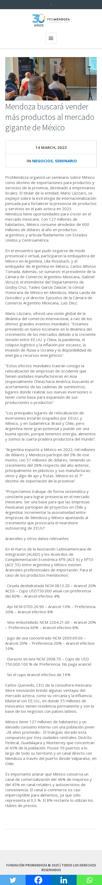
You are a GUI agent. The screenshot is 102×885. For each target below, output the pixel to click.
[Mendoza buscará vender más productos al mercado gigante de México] (51, 78)
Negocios (42, 160)
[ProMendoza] (51, 20)
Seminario (66, 160)
